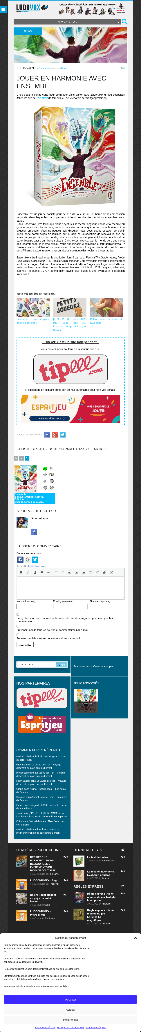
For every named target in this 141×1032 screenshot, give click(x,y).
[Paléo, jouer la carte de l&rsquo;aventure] (106, 307)
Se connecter (81, 666)
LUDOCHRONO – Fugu (44, 880)
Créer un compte (103, 666)
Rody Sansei (23, 781)
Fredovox (54, 884)
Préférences (70, 1019)
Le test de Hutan (97, 857)
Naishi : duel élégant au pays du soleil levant (43, 898)
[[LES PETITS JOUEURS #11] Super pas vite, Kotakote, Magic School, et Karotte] (69, 307)
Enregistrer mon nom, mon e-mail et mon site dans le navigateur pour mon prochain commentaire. (65, 620)
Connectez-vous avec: (29, 553)
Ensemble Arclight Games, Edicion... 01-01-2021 (29, 498)
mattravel (106, 903)
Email (63, 601)
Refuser (70, 1009)
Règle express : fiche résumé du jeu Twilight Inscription (101, 897)
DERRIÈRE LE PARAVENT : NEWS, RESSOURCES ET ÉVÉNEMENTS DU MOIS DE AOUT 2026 (42, 864)
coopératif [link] (119, 94)
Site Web (100, 601)
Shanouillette (45, 68)
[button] (135, 938)
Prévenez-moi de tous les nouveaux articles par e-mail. (48, 638)
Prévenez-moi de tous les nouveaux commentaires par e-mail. (53, 629)
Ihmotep (20, 797)
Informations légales (45, 1027)
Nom (26, 601)
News (64, 68)
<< (15, 458)
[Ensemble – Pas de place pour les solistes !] (33, 307)
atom (47, 905)
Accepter (70, 999)
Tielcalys (54, 874)
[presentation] (21, 572)
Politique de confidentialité (70, 1027)
